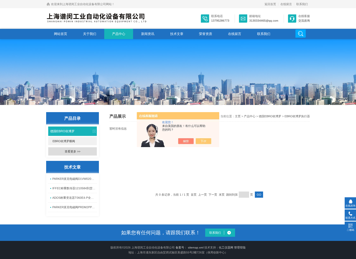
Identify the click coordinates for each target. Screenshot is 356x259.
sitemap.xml (196, 247)
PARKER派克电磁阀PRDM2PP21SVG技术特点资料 (74, 207)
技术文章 (176, 34)
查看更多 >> (72, 151)
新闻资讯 (147, 34)
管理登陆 (240, 247)
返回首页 (270, 4)
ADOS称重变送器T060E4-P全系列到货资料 (74, 197)
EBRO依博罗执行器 (297, 116)
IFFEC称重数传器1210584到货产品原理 (74, 188)
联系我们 (302, 4)
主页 (238, 116)
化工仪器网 (226, 247)
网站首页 (60, 34)
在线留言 (286, 4)
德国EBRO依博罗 (62, 131)
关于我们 (89, 34)
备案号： (181, 247)
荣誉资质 (205, 34)
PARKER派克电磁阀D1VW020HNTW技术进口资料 (74, 178)
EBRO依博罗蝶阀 (64, 141)
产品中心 (118, 34)
